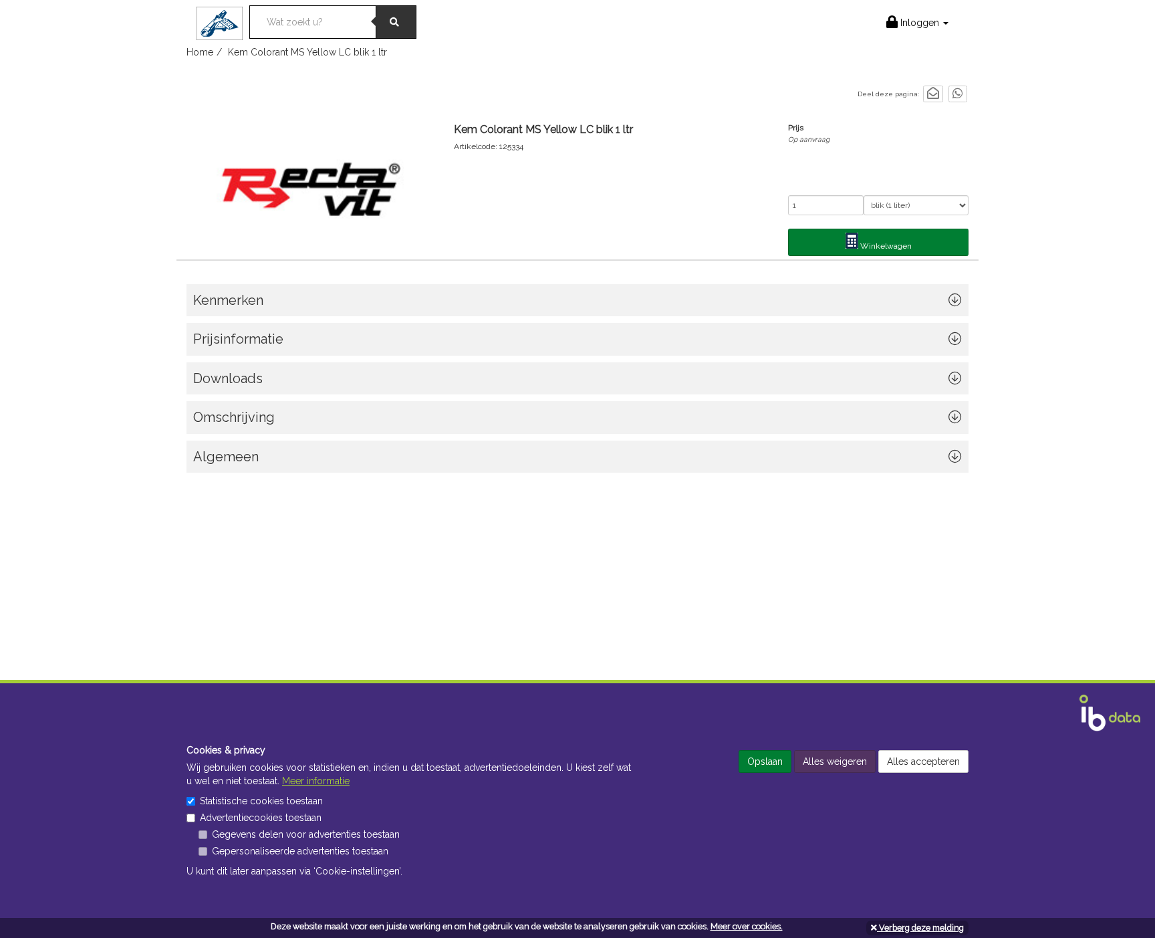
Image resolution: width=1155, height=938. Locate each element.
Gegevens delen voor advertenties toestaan (306, 834)
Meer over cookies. (747, 926)
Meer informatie (316, 781)
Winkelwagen (885, 246)
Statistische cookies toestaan (261, 801)
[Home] (223, 19)
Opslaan (765, 761)
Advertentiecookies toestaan (261, 817)
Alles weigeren (835, 761)
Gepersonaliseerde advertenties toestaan (300, 851)
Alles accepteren (923, 761)
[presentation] (577, 421)
